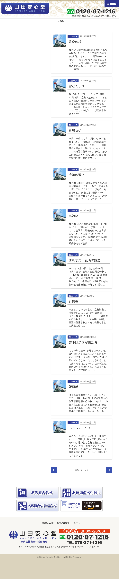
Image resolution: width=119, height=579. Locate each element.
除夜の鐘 (75, 42)
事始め (73, 216)
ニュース (73, 36)
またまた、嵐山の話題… (86, 260)
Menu (113, 3)
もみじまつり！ (80, 428)
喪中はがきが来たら (83, 342)
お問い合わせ (63, 522)
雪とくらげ (77, 86)
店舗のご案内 (48, 522)
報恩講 (73, 387)
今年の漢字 (77, 175)
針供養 (73, 301)
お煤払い (75, 130)
